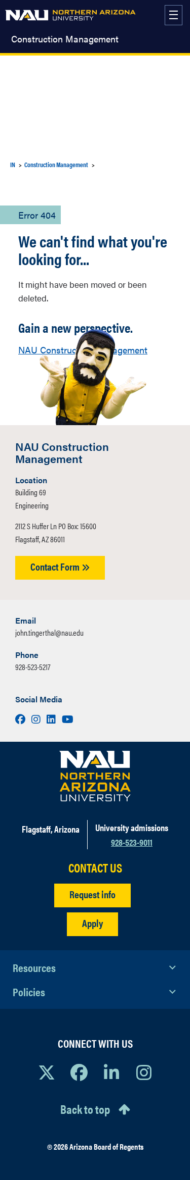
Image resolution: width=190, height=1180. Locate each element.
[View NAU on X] (46, 1072)
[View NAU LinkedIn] (111, 1072)
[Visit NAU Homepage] (95, 776)
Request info (92, 894)
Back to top (85, 1108)
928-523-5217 (32, 667)
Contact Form (56, 566)
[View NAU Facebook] (79, 1072)
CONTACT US (95, 867)
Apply (92, 922)
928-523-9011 (132, 842)
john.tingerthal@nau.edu (49, 632)
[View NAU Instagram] (144, 1072)
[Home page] (70, 15)
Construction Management (65, 38)
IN (12, 164)
